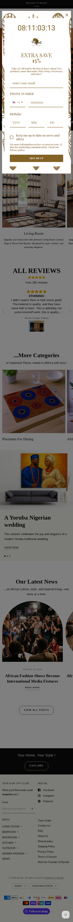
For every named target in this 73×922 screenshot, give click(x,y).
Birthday (16, 114)
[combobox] (17, 102)
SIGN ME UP (36, 158)
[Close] (67, 15)
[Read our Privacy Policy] (61, 145)
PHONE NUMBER (22, 94)
